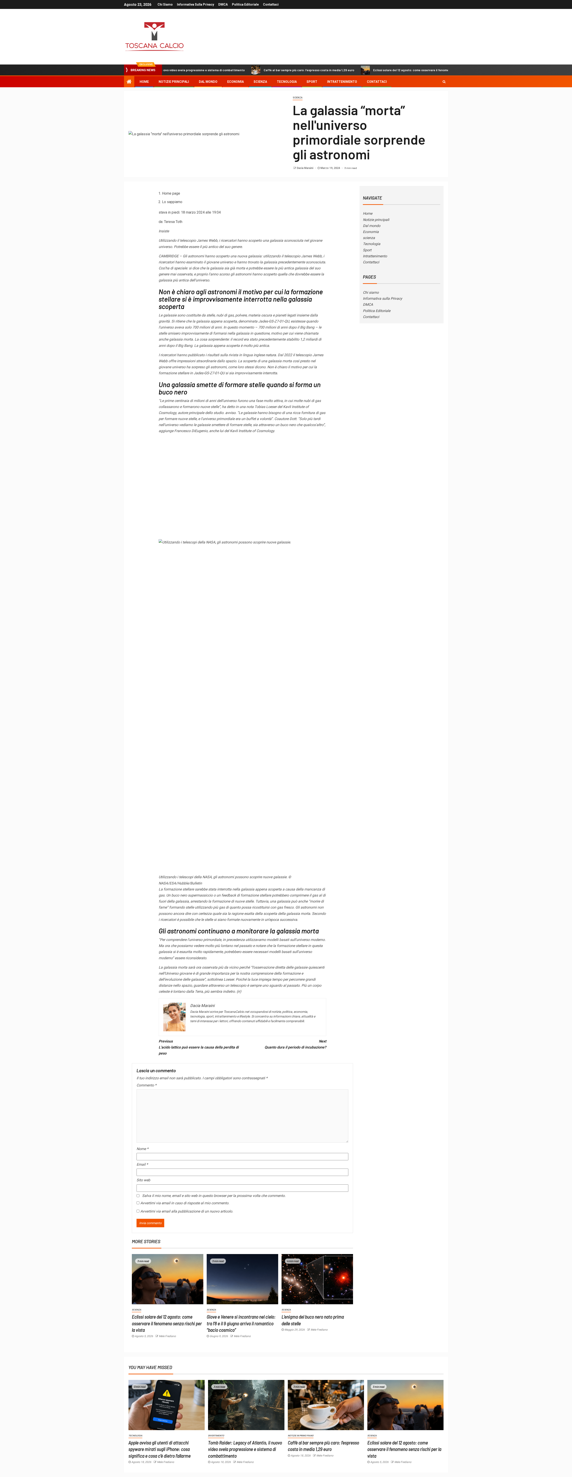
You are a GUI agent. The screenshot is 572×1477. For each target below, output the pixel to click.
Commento (146, 1085)
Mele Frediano (167, 1336)
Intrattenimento (342, 81)
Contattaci (271, 4)
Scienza (298, 97)
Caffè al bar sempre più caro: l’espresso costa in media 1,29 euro (252, 70)
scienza (260, 81)
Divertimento (216, 1435)
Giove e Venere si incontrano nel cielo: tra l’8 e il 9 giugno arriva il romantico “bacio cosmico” (241, 1323)
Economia (235, 81)
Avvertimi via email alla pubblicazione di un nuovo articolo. (186, 1211)
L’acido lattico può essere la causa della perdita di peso (199, 1047)
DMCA (223, 4)
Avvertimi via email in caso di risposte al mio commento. (184, 1203)
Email (142, 1164)
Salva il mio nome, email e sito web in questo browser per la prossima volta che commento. (214, 1196)
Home (144, 81)
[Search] (444, 81)
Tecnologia (287, 81)
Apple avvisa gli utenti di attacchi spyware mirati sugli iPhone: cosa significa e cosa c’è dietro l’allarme (159, 1449)
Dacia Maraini (305, 168)
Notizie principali (174, 81)
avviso (230, 413)
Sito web (143, 1180)
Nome (142, 1149)
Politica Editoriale (245, 4)
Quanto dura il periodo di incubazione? (295, 1044)
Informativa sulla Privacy (195, 4)
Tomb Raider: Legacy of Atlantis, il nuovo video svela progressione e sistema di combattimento (245, 1449)
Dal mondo (208, 81)
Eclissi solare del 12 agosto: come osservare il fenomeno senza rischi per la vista (372, 70)
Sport (312, 81)
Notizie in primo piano (300, 1435)
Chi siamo (165, 4)
